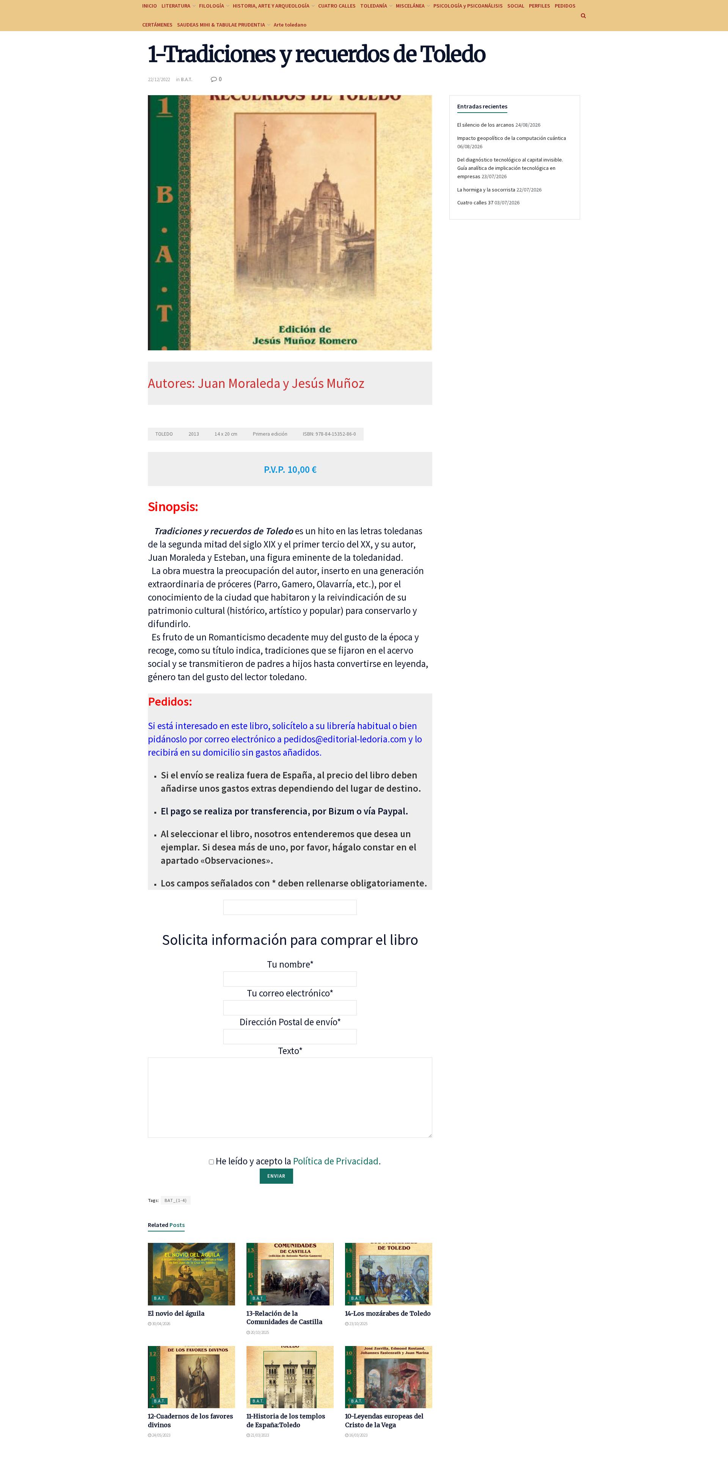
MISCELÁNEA (410, 5)
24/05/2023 (160, 1435)
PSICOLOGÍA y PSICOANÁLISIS (468, 5)
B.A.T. (186, 79)
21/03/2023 (259, 1435)
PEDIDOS (565, 5)
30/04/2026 (160, 1323)
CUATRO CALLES (337, 5)
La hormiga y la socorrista (486, 189)
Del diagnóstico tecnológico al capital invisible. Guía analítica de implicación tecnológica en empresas (510, 168)
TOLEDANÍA (373, 5)
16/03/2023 (357, 1435)
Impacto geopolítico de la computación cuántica (511, 138)
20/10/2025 (259, 1332)
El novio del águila (176, 1313)
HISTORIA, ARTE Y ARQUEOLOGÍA (271, 5)
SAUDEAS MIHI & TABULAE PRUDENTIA (221, 24)
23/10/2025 (357, 1323)
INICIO (149, 5)
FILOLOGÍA (211, 5)
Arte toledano (290, 24)
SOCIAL (515, 5)
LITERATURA (176, 5)
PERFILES (539, 5)
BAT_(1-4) (176, 1200)
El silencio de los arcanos (485, 124)
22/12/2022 (159, 79)
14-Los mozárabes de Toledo (388, 1313)
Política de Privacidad (335, 1161)
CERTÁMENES (157, 24)
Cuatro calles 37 (475, 202)
